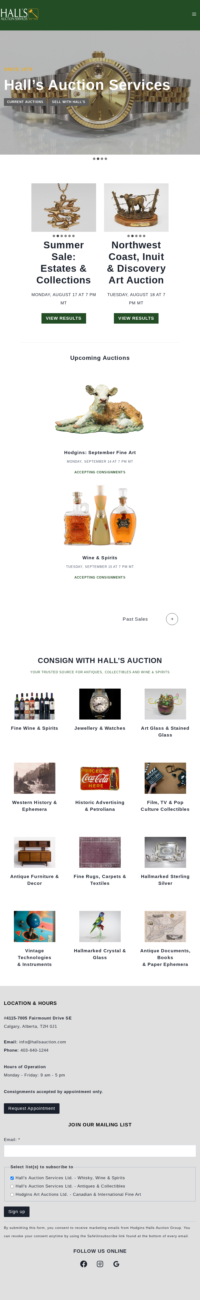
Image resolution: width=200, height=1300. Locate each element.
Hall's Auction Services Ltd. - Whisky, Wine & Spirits (70, 1178)
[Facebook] (83, 1264)
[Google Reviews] (116, 1264)
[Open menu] (194, 14)
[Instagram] (100, 1264)
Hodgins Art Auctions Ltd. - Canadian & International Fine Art (78, 1194)
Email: (12, 1139)
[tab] (94, 159)
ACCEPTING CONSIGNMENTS (99, 472)
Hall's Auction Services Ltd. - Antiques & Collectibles (70, 1186)
